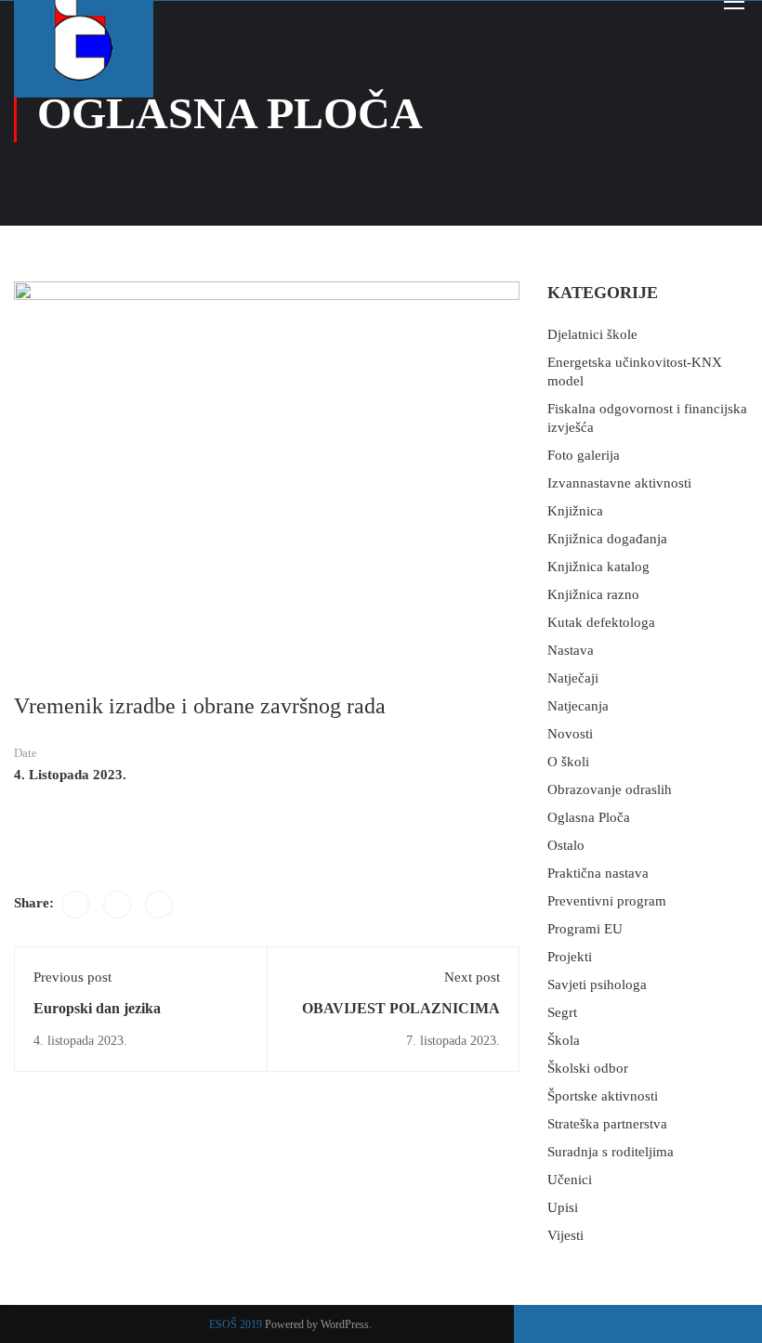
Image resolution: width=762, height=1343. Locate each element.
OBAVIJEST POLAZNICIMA (401, 1008)
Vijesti (565, 1235)
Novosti (570, 733)
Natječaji (572, 678)
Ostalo (566, 845)
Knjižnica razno (593, 594)
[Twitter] (117, 905)
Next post (472, 977)
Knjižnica (575, 510)
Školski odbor (587, 1068)
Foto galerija (583, 455)
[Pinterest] (159, 905)
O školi (568, 761)
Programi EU (585, 928)
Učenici (569, 1179)
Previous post (72, 977)
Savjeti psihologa (597, 984)
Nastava (570, 650)
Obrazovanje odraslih (609, 789)
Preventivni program (606, 900)
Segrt (562, 1012)
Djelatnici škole (592, 334)
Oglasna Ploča (588, 817)
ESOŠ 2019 (235, 1324)
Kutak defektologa (601, 622)
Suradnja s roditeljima (610, 1151)
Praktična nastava (598, 873)
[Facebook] (75, 905)
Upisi (562, 1207)
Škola (563, 1040)
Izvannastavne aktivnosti (619, 483)
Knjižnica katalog (598, 566)
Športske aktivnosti (602, 1096)
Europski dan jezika (97, 1008)
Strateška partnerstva (607, 1123)
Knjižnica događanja (607, 538)
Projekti (569, 956)
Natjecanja (578, 705)
